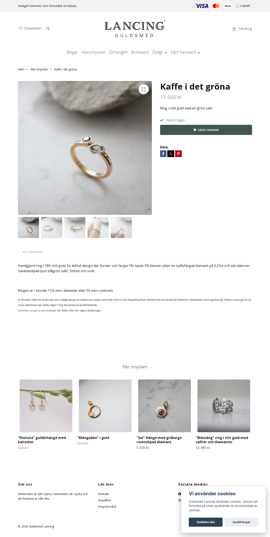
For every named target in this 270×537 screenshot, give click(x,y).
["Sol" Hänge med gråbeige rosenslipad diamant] (164, 406)
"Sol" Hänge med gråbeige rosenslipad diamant (159, 439)
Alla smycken (39, 69)
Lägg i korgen (208, 130)
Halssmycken (93, 52)
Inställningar (241, 522)
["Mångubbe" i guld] (105, 406)
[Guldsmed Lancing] (135, 28)
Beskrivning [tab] (33, 252)
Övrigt (157, 52)
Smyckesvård (107, 507)
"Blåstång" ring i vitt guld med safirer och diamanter (222, 439)
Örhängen (118, 52)
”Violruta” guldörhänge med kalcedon (42, 439)
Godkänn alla (206, 522)
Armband (140, 52)
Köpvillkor (104, 500)
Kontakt (103, 494)
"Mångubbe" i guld (93, 437)
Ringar (72, 52)
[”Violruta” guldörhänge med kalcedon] (46, 406)
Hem (21, 69)
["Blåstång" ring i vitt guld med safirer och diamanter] (224, 406)
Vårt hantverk (183, 52)
